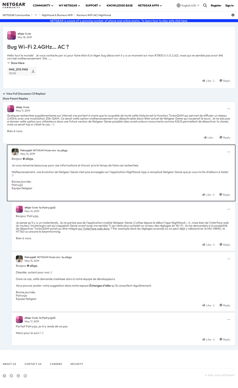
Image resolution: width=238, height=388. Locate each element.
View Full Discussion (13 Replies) (25, 93)
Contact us (33, 364)
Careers (56, 364)
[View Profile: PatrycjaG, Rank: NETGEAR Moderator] (15, 151)
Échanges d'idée (100, 285)
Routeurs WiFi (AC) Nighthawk (94, 15)
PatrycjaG (26, 150)
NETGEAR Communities (16, 15)
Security (76, 364)
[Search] (205, 5)
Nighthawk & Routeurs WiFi (57, 15)
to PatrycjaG (47, 207)
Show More (18, 63)
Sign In (229, 5)
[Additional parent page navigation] (36, 15)
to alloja (62, 150)
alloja (21, 33)
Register (216, 5)
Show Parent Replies (15, 98)
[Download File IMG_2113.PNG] (33, 71)
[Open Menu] (233, 15)
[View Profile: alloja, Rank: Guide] (11, 35)
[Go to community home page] (14, 5)
